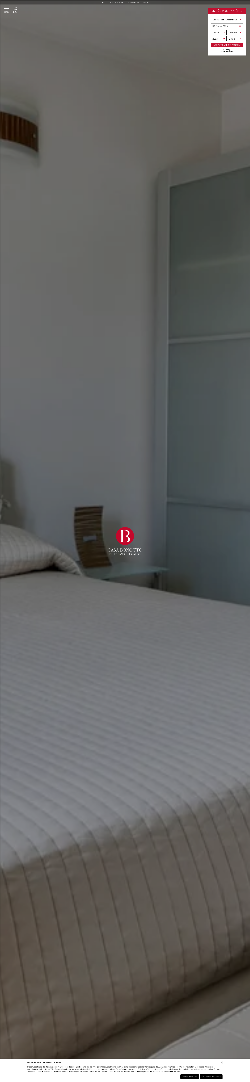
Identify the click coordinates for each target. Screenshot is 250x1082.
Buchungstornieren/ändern (227, 50)
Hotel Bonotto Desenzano (113, 2)
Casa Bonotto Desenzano (137, 2)
